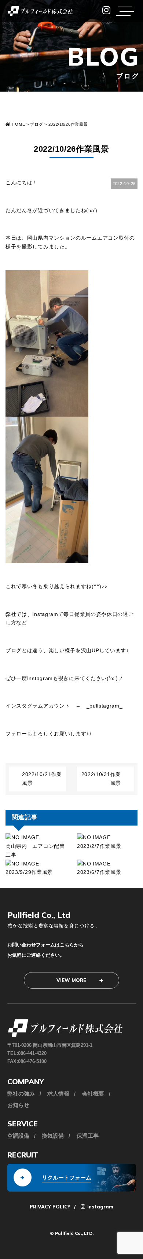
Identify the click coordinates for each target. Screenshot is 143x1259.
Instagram (99, 1207)
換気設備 (53, 1136)
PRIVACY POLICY (50, 1207)
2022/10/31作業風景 (101, 778)
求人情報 (58, 1093)
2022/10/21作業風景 (42, 778)
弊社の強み (21, 1093)
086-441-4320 (32, 1053)
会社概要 (93, 1093)
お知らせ (18, 1105)
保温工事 (88, 1136)
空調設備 (18, 1136)
